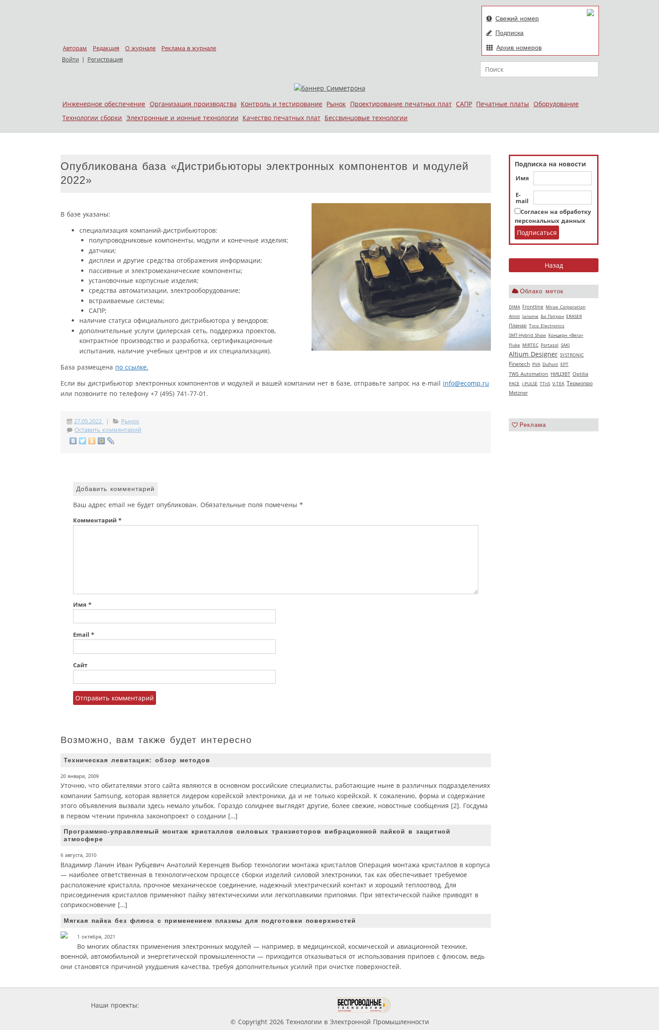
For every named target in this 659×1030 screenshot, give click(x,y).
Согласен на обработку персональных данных (553, 216)
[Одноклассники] (92, 441)
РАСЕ (514, 383)
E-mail (522, 198)
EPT (564, 364)
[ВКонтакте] (73, 441)
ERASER (574, 316)
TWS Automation (528, 374)
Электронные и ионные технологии (182, 117)
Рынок (336, 104)
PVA (536, 364)
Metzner (518, 393)
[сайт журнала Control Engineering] (422, 1005)
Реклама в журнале (188, 48)
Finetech (519, 364)
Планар (518, 325)
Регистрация (105, 59)
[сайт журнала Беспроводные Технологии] (363, 1005)
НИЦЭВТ (560, 373)
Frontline (532, 307)
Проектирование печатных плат (401, 104)
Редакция (106, 48)
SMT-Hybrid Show (527, 335)
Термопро (580, 383)
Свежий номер (517, 18)
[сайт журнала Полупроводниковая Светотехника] (293, 1005)
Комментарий (97, 520)
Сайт (80, 665)
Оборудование (556, 104)
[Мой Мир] (101, 441)
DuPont (550, 364)
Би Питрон (552, 316)
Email (83, 635)
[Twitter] (82, 441)
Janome (530, 316)
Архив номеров (519, 47)
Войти (70, 59)
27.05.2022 (89, 421)
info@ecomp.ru (466, 383)
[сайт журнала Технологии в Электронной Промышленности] (227, 1005)
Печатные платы (502, 104)
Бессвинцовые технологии (366, 117)
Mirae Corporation (565, 307)
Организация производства (193, 104)
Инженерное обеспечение (103, 104)
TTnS (545, 383)
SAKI (565, 345)
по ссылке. (131, 367)
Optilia (580, 374)
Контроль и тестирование (281, 104)
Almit (514, 316)
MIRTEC (530, 345)
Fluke (514, 345)
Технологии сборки (92, 117)
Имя (522, 178)
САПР (464, 104)
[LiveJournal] (111, 441)
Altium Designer (533, 354)
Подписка (509, 33)
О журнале (140, 48)
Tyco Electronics (546, 325)
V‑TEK (558, 383)
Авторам (75, 48)
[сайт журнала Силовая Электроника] (169, 1005)
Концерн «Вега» (565, 335)
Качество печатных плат (282, 117)
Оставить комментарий (107, 430)
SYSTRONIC (572, 355)
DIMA (514, 307)
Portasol (550, 345)
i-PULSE (530, 383)
